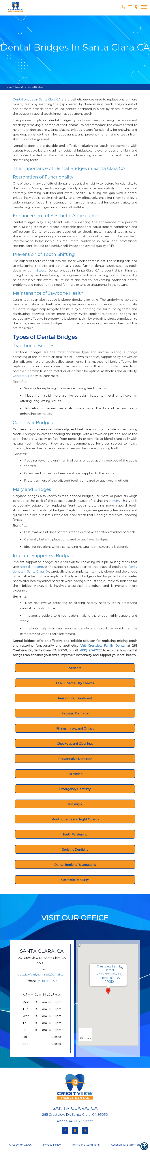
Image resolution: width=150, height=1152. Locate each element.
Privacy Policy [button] (52, 1144)
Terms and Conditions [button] (86, 1144)
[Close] (122, 968)
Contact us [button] (21, 376)
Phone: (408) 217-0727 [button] (75, 1121)
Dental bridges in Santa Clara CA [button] (37, 99)
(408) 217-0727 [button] (91, 650)
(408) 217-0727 (47, 981)
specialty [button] (20, 87)
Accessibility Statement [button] (126, 1144)
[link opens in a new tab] (65, 1130)
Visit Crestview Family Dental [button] (101, 645)
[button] (15, 5)
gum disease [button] (36, 270)
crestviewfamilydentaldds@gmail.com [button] (41, 974)
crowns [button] (114, 501)
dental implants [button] (32, 567)
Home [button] (8, 87)
